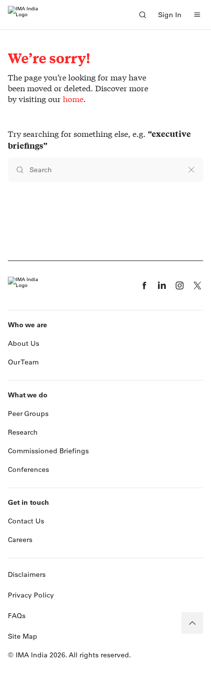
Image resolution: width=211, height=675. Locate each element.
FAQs (17, 615)
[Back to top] (192, 623)
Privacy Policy (31, 595)
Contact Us (26, 521)
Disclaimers (27, 574)
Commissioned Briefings (48, 450)
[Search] (142, 15)
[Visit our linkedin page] (162, 285)
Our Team (23, 362)
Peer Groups (28, 413)
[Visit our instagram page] (179, 285)
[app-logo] (23, 15)
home (73, 99)
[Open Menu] (197, 15)
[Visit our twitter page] (197, 285)
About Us (23, 343)
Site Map (22, 636)
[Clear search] (191, 170)
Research (23, 432)
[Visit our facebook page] (144, 285)
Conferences (28, 469)
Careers (20, 539)
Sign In (170, 14)
